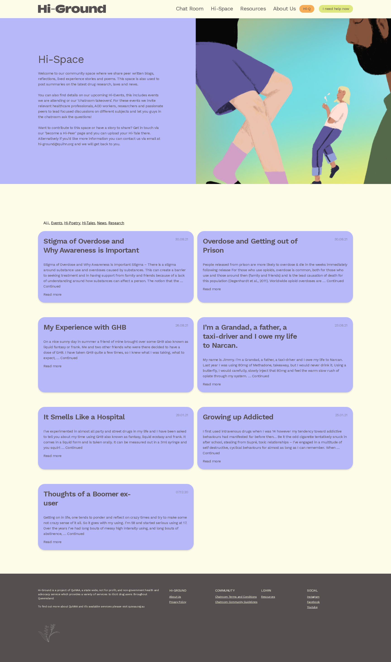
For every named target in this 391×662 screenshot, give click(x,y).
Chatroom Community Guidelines (236, 602)
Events (56, 222)
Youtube (312, 607)
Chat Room (190, 8)
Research (116, 222)
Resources (253, 8)
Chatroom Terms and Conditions (236, 596)
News (102, 222)
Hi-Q (306, 9)
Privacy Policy (177, 602)
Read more (52, 294)
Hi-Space (222, 8)
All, (46, 222)
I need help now (336, 9)
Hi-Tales (88, 222)
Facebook (313, 602)
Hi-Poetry (72, 222)
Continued (52, 286)
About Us (284, 8)
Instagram (313, 596)
